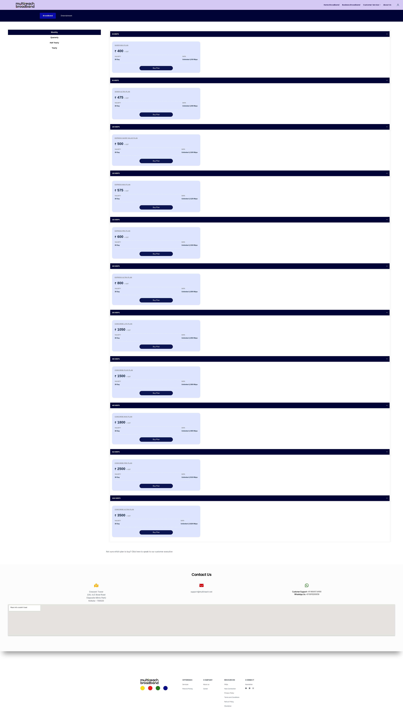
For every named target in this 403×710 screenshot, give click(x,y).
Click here (136, 551)
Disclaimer (227, 706)
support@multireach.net (201, 592)
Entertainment (66, 16)
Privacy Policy (229, 693)
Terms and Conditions (231, 697)
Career (205, 689)
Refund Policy (229, 702)
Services (185, 684)
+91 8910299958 (312, 594)
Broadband (48, 15)
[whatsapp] (306, 585)
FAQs (226, 684)
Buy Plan (156, 68)
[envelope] (201, 585)
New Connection (230, 689)
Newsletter (249, 684)
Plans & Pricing (187, 689)
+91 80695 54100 (314, 591)
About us (206, 684)
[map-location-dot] (96, 585)
